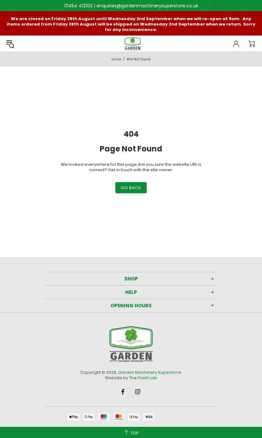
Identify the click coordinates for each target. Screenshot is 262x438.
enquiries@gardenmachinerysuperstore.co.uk (147, 6)
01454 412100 (78, 6)
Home (116, 59)
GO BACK (131, 188)
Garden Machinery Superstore (132, 44)
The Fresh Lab (143, 377)
